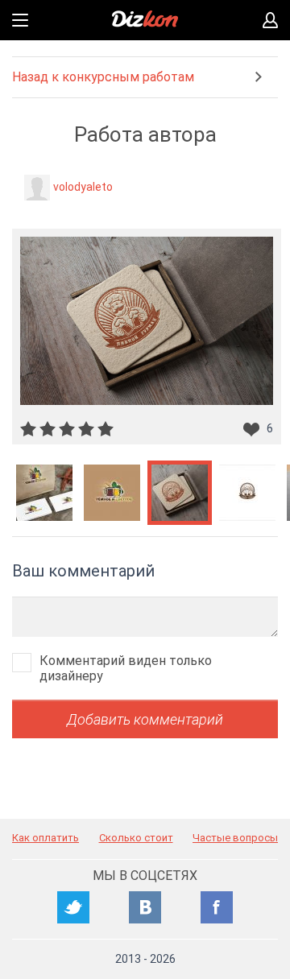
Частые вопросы (235, 838)
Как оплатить (45, 838)
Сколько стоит (136, 838)
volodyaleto (83, 186)
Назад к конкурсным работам (103, 77)
